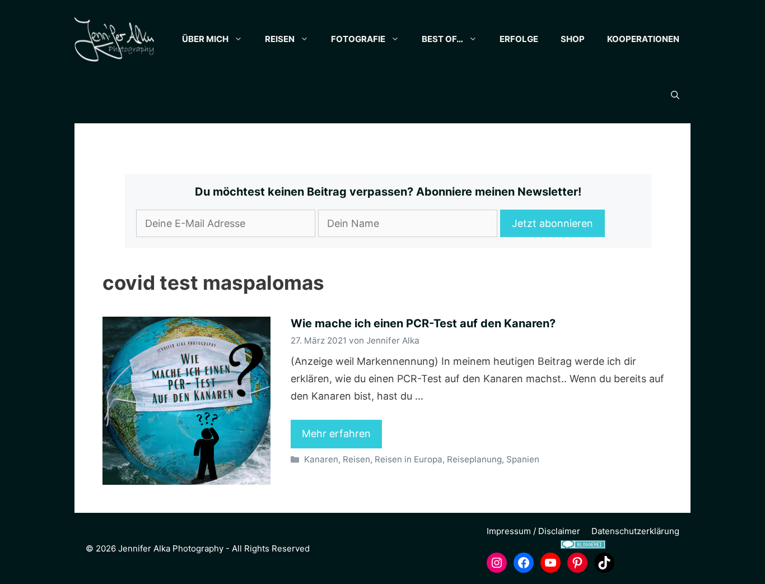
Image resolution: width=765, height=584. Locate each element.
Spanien (522, 459)
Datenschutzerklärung (635, 531)
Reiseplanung (474, 459)
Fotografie (358, 39)
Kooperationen (643, 39)
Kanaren (321, 459)
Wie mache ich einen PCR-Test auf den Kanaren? (423, 323)
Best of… (442, 39)
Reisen (280, 39)
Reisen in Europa (408, 459)
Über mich (205, 39)
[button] (675, 95)
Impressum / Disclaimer (533, 531)
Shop (573, 39)
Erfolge (519, 39)
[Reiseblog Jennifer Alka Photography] (114, 39)
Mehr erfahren (336, 433)
